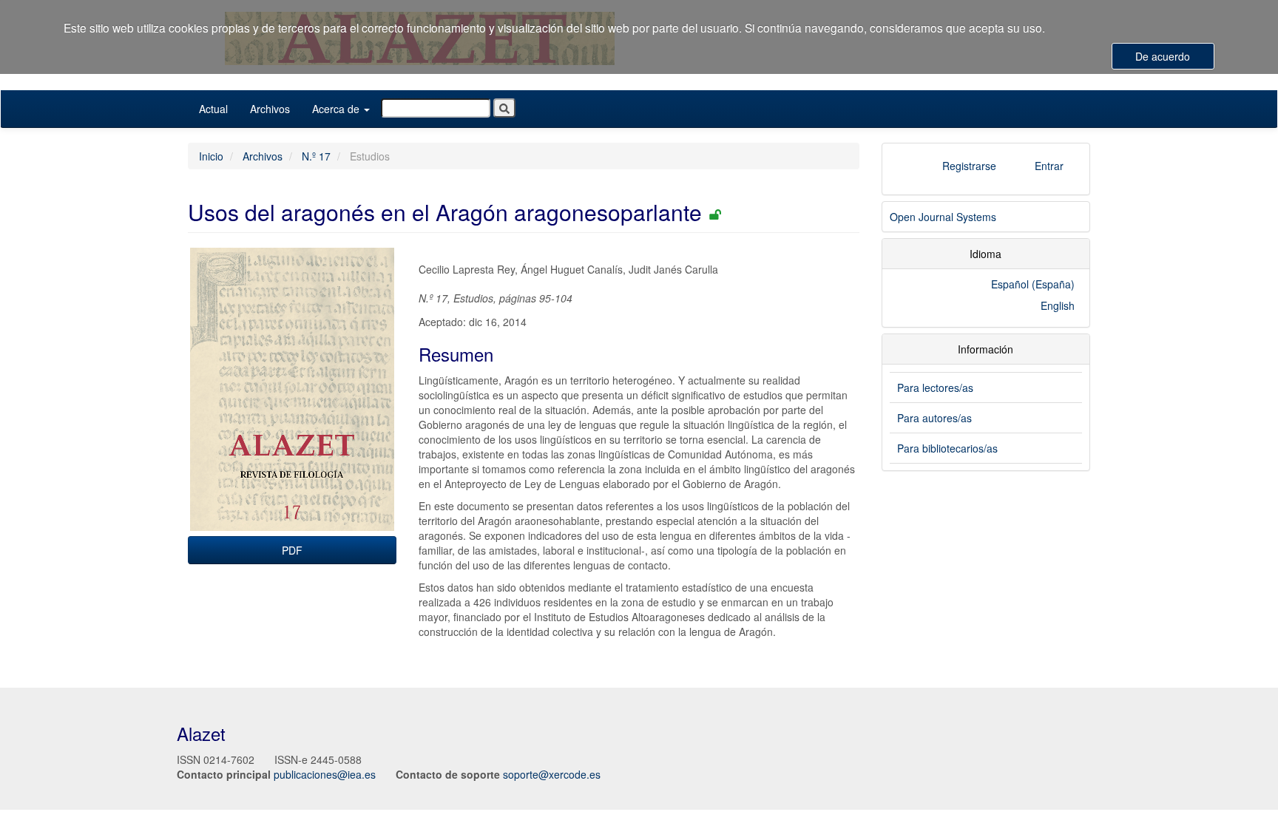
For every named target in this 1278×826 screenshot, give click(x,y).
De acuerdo (1162, 56)
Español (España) (1033, 284)
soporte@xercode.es (552, 774)
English (1058, 305)
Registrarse (969, 165)
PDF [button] (292, 550)
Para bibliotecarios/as (947, 448)
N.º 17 (316, 156)
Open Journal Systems (943, 216)
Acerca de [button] (337, 108)
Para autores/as (934, 417)
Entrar (1049, 165)
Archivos (270, 108)
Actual (213, 108)
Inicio (211, 156)
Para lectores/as (935, 387)
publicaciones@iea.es (325, 774)
